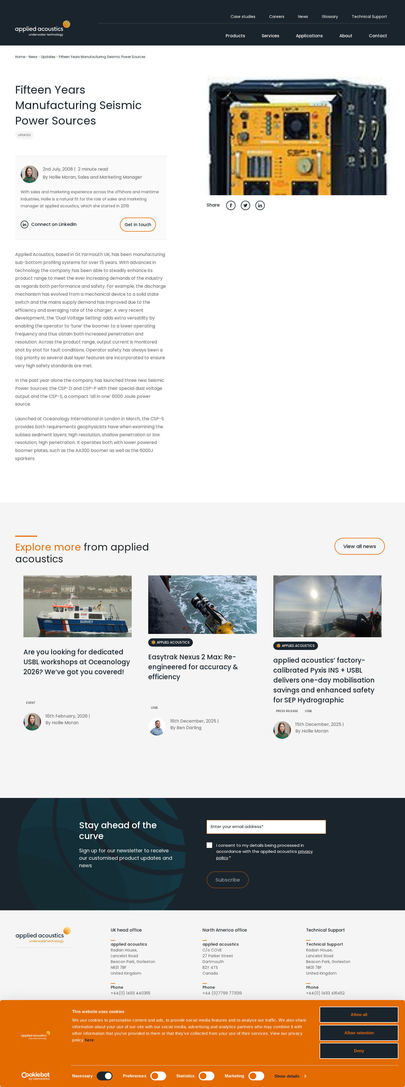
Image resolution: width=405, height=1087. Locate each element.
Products (235, 36)
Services (270, 36)
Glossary (330, 16)
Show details (286, 1076)
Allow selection (359, 1032)
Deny (359, 1050)
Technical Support (369, 16)
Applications (309, 36)
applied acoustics (173, 642)
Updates (48, 56)
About (345, 36)
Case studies (243, 16)
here (89, 1040)
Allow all (359, 1014)
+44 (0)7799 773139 (222, 993)
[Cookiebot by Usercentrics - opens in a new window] (36, 1076)
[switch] (158, 1076)
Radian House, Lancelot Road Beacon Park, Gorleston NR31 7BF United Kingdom (133, 961)
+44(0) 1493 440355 (130, 993)
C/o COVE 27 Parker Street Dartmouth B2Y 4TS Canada (217, 961)
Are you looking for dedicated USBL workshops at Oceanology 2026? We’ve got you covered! (76, 661)
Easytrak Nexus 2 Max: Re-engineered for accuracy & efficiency (193, 666)
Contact (378, 36)
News (303, 16)
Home (20, 56)
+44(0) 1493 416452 (325, 993)
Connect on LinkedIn (54, 224)
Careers (276, 16)
